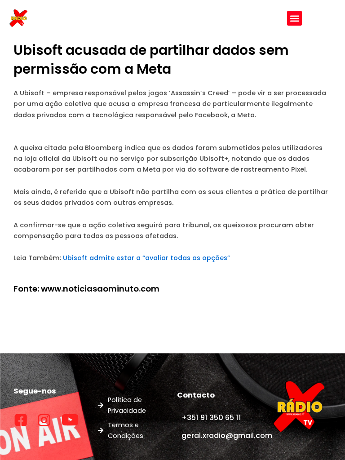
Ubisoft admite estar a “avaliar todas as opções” (146, 257)
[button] (294, 18)
